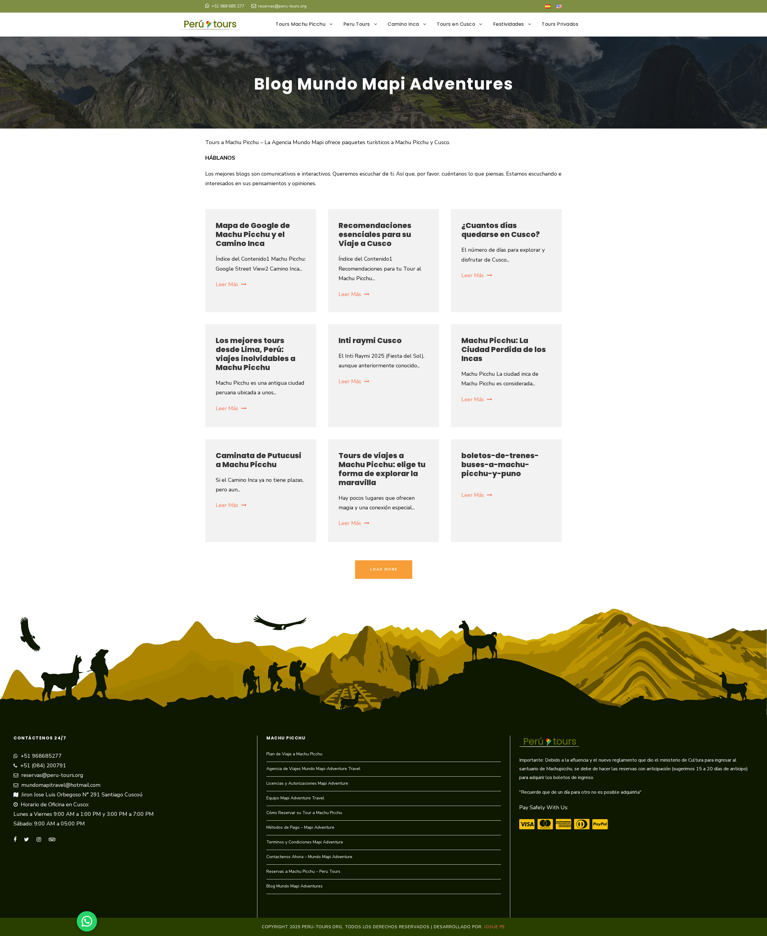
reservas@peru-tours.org (282, 6)
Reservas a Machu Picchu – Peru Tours (303, 871)
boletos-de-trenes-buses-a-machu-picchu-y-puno (500, 464)
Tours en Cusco (456, 24)
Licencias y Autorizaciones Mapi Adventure (307, 783)
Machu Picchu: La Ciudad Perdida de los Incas (503, 349)
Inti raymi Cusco (370, 340)
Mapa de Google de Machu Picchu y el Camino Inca (253, 234)
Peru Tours (356, 24)
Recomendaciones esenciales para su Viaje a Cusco (375, 234)
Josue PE (494, 927)
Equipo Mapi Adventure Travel (295, 798)
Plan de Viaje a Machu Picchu (294, 754)
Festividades (508, 24)
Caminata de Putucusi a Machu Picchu (258, 460)
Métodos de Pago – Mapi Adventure (300, 827)
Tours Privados (560, 24)
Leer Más (227, 284)
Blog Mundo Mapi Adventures (294, 886)
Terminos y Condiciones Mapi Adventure (304, 842)
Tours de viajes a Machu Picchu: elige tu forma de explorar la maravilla (382, 469)
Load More (383, 569)
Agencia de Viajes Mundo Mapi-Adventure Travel (313, 769)
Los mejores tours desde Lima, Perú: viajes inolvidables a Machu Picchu (255, 354)
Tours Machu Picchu (300, 24)
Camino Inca (403, 24)
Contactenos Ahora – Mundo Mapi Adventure (309, 857)
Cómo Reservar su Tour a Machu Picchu (304, 813)
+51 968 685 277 (228, 6)
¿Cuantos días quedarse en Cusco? (500, 230)
